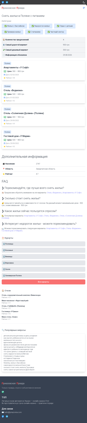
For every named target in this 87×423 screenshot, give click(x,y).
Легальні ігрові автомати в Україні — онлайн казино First (25, 401)
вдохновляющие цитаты (13, 342)
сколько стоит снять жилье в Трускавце (19, 367)
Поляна (7, 63)
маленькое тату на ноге (12, 340)
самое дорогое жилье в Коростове (17, 365)
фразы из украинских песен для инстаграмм (20, 345)
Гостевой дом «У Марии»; (12, 231)
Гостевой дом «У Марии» (17, 136)
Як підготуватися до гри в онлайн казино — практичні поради (27, 403)
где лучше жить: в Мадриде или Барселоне (19, 347)
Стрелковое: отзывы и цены (14, 356)
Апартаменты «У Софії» (16, 67)
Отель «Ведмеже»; (51, 216)
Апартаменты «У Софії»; (34, 216)
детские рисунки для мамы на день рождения (20, 336)
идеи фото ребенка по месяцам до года (18, 349)
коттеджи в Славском (12, 358)
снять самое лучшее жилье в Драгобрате (19, 370)
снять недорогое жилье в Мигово (16, 354)
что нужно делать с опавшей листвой (18, 351)
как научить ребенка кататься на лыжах (19, 338)
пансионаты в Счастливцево (14, 361)
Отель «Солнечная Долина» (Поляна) (24, 113)
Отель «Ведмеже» (13, 90)
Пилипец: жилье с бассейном (14, 363)
